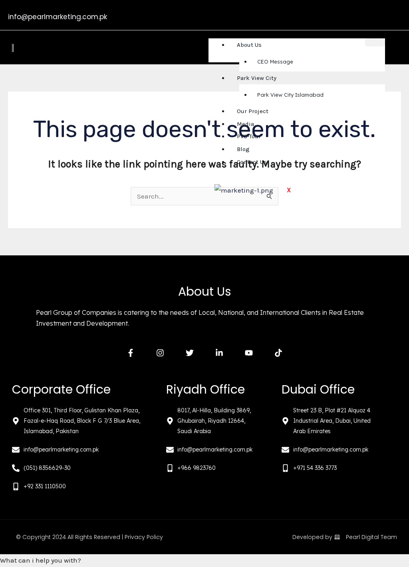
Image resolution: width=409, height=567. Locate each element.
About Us (249, 44)
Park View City (256, 78)
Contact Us (252, 161)
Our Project (252, 111)
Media (245, 123)
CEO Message (275, 61)
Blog (243, 149)
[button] (204, 560)
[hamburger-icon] (375, 42)
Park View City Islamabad (290, 95)
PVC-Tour (249, 136)
